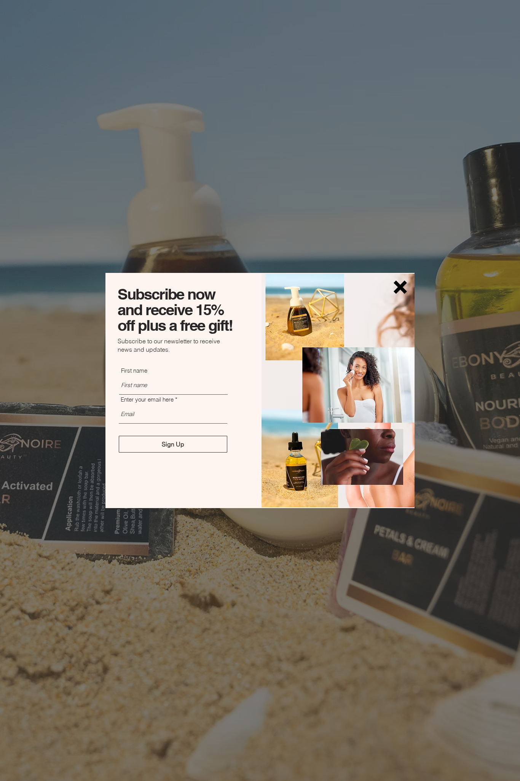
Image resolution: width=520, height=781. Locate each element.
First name (134, 370)
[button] (400, 287)
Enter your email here (147, 399)
